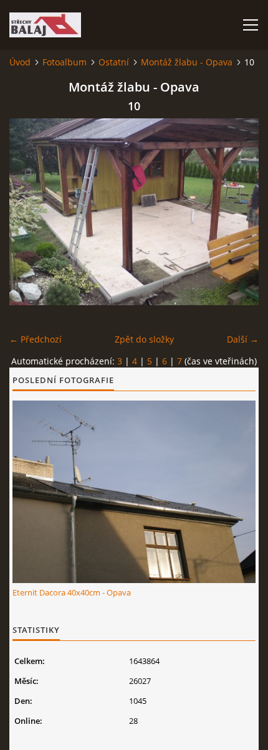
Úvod (20, 62)
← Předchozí (35, 339)
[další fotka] (238, 211)
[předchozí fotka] (30, 211)
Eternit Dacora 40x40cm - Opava (71, 592)
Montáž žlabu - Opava (186, 62)
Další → (243, 339)
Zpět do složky (144, 339)
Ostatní (113, 62)
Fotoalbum (64, 62)
